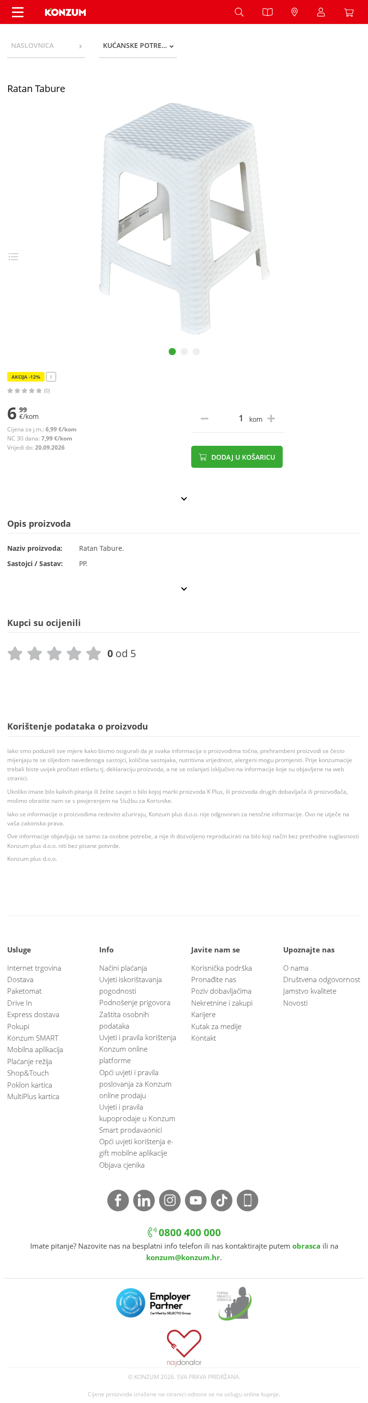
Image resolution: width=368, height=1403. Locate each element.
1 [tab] (172, 351)
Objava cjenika (122, 1165)
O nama (296, 968)
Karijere (203, 1014)
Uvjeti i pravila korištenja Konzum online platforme (137, 1048)
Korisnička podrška (221, 968)
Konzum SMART (32, 1038)
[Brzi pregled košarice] (351, 12)
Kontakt (203, 1038)
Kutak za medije (216, 1026)
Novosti (295, 1003)
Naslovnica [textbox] (32, 45)
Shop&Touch (28, 1073)
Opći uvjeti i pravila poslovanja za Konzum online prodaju (135, 1083)
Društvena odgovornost (321, 979)
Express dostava (33, 1014)
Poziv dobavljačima (221, 991)
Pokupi (18, 1026)
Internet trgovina (34, 968)
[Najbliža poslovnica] (295, 12)
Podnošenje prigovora (135, 1002)
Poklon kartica (29, 1085)
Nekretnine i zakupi (222, 1003)
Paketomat (24, 991)
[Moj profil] (321, 12)
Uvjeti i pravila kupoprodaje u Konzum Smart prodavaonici (137, 1118)
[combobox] (46, 46)
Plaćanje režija (29, 1061)
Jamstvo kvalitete (309, 991)
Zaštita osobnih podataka (124, 1020)
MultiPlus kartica (33, 1096)
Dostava (20, 979)
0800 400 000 (188, 1232)
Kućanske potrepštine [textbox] (140, 45)
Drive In (19, 1003)
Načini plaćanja (123, 968)
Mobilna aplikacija (35, 1049)
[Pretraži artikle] (239, 12)
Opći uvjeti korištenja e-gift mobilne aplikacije (136, 1147)
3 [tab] (196, 351)
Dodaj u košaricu (242, 457)
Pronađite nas (213, 979)
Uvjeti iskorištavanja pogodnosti (130, 985)
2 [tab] (184, 351)
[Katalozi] (267, 12)
